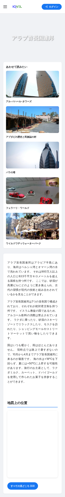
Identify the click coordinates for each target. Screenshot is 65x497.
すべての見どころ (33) (23, 485)
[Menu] (5, 6)
